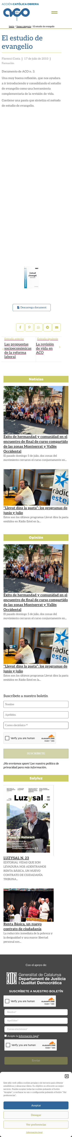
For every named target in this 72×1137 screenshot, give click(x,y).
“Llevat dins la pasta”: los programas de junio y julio (35, 510)
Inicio (11, 26)
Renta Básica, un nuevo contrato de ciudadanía (22, 926)
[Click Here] (54, 12)
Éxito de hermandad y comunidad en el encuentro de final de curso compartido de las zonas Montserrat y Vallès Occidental (35, 444)
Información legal (34, 1132)
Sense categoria (23, 26)
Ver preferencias (36, 1124)
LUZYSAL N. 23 (16, 858)
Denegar (36, 1115)
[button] (67, 1076)
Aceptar (36, 1105)
